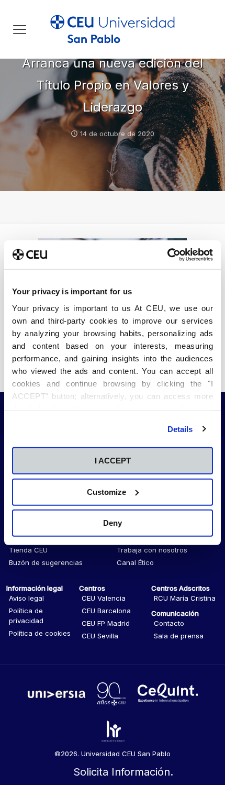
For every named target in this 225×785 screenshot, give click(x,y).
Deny (112, 522)
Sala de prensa (179, 636)
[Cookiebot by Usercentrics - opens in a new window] (167, 254)
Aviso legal (26, 598)
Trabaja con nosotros (152, 550)
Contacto (169, 623)
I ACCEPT (113, 460)
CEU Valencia (104, 598)
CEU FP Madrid (106, 623)
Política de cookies (40, 633)
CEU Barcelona (106, 610)
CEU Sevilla (100, 636)
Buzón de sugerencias (46, 562)
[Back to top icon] (204, 732)
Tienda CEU (28, 550)
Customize (106, 491)
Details (180, 428)
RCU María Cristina (185, 598)
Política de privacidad (26, 615)
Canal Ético (135, 562)
